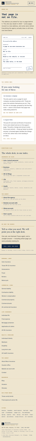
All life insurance (7, 330)
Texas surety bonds (7, 396)
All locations (29, 416)
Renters (4, 276)
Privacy (25, 435)
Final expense (6, 319)
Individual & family (7, 338)
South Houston (18, 410)
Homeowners (6, 269)
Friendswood (9, 412)
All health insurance (7, 353)
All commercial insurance (9, 307)
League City (17, 412)
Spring (3, 414)
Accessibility (6, 436)
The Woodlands (26, 412)
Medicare (4, 342)
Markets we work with (8, 369)
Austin (3, 416)
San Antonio (10, 416)
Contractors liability (7, 292)
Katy (14, 414)
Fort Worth (25, 414)
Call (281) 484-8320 (9, 138)
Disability (4, 346)
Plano (31, 414)
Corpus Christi (19, 416)
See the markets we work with (12, 112)
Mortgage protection (8, 323)
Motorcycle (5, 280)
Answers (4, 384)
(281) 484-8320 (25, 427)
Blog (3, 380)
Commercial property (8, 299)
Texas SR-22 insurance (8, 265)
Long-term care (6, 349)
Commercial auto (7, 303)
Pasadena (10, 410)
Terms (30, 435)
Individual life (6, 315)
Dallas (18, 414)
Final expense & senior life (9, 400)
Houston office (6, 365)
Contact (4, 372)
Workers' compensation (9, 296)
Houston (4, 410)
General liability (6, 288)
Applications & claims (8, 326)
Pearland (25, 410)
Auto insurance (6, 262)
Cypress (9, 414)
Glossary (4, 388)
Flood (3, 273)
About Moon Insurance (8, 361)
